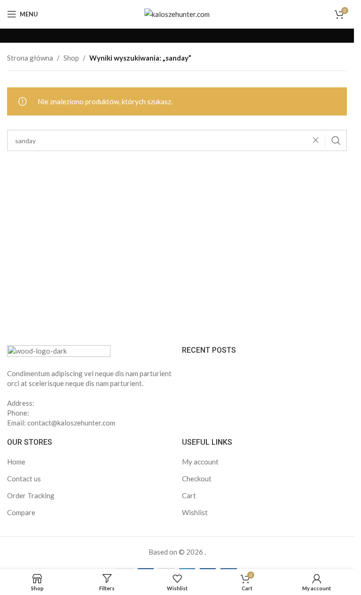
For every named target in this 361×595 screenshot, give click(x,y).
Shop (71, 58)
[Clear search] (318, 140)
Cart (189, 495)
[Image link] (58, 351)
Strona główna (30, 58)
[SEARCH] (336, 140)
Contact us (24, 478)
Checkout (197, 478)
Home (16, 461)
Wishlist (195, 512)
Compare (21, 512)
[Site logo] (177, 13)
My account (200, 461)
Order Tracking (31, 495)
